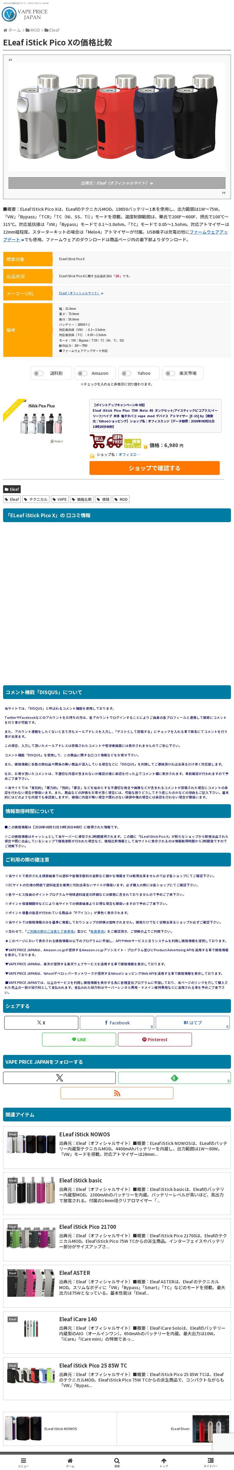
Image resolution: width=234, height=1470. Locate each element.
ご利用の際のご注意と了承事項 (50, 931)
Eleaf (14, 489)
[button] (216, 1079)
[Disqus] (117, 607)
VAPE (62, 499)
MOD (124, 499)
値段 (105, 499)
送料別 (56, 373)
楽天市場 (188, 373)
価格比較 (84, 499)
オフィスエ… (129, 454)
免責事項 (97, 931)
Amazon (100, 373)
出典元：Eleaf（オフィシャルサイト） (115, 183)
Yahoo (144, 373)
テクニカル (38, 499)
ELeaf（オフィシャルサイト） (79, 293)
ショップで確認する (155, 468)
